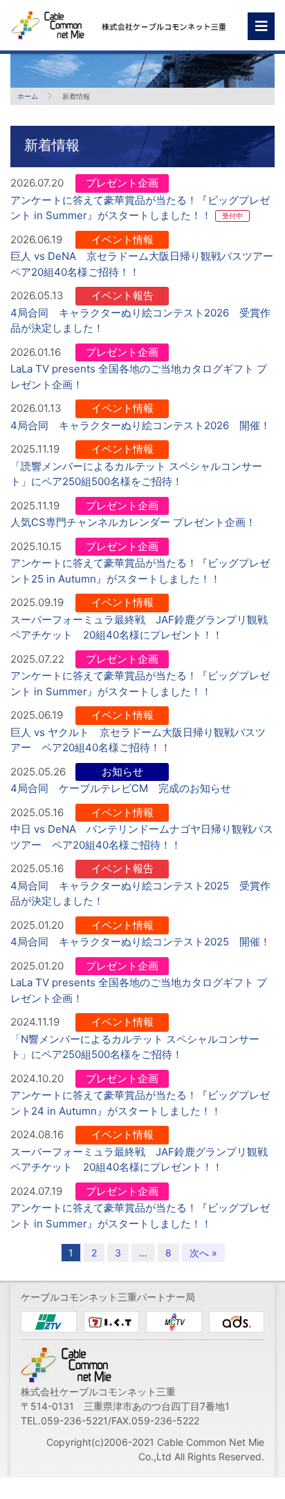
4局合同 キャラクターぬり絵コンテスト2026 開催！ (140, 425)
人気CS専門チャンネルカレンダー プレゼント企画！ (133, 522)
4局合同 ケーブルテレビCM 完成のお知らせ (120, 788)
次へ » (203, 1252)
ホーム (27, 96)
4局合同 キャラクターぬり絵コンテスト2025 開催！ (140, 941)
